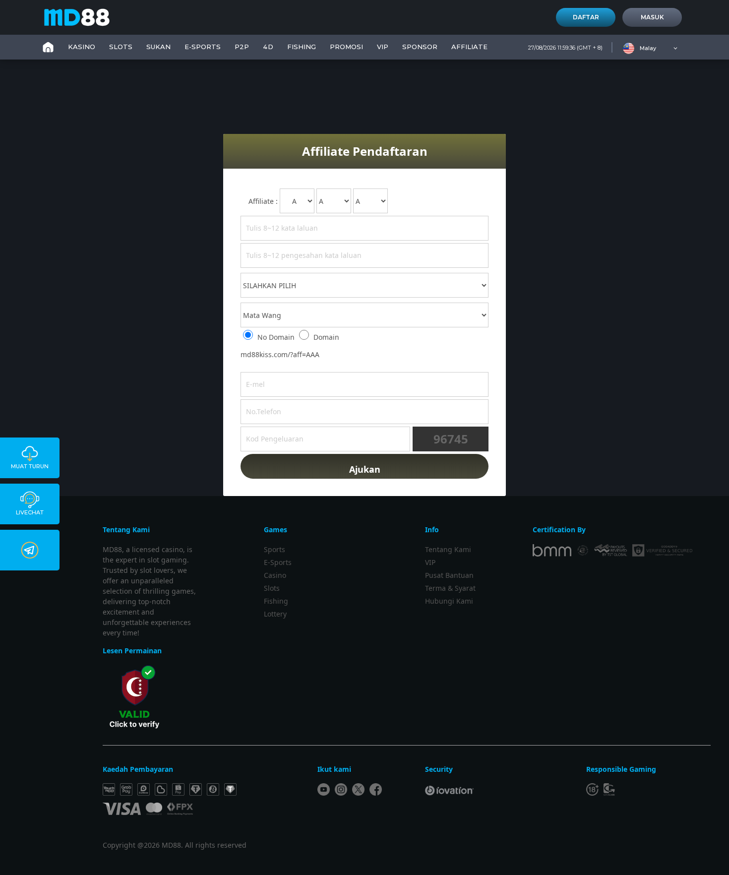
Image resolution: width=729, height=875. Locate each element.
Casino (275, 575)
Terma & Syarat (450, 588)
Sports (274, 549)
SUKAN (158, 47)
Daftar (586, 17)
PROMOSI (346, 47)
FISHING (301, 47)
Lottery (275, 614)
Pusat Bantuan (449, 575)
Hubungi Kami (449, 601)
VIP (382, 47)
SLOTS (120, 47)
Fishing (276, 601)
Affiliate (469, 47)
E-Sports (202, 47)
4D (268, 47)
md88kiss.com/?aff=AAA (280, 354)
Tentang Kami (448, 549)
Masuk (652, 17)
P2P (242, 47)
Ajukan (364, 469)
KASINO (81, 47)
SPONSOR (419, 47)
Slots (272, 588)
